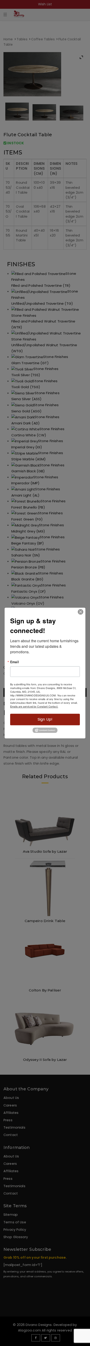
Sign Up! (45, 719)
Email (14, 661)
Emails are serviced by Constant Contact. (34, 706)
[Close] (80, 612)
